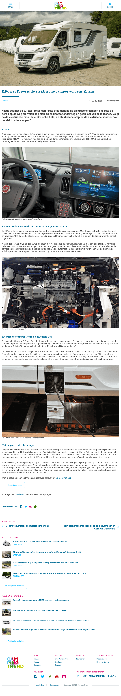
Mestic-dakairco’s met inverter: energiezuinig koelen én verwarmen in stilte (60, 575)
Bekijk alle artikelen (16, 586)
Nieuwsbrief (80, 659)
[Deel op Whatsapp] (35, 507)
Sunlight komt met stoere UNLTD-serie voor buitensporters (60, 602)
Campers (6, 101)
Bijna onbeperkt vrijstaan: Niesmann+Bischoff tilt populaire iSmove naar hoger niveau (60, 631)
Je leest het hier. (63, 478)
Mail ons (20, 494)
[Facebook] (35, 676)
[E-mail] (30, 507)
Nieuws (36, 659)
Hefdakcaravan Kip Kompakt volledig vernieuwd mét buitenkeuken (60, 564)
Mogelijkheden (102, 659)
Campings (37, 665)
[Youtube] (57, 676)
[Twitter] (42, 676)
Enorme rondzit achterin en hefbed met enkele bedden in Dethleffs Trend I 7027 (60, 622)
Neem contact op (103, 662)
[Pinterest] (50, 676)
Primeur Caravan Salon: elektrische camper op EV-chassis (60, 612)
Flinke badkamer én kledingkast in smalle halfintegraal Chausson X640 (60, 554)
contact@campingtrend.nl (99, 676)
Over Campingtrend (62, 659)
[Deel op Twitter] (26, 507)
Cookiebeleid (54, 685)
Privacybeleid (39, 685)
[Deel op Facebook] (21, 507)
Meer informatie (15, 485)
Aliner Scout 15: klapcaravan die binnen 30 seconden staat (60, 543)
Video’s (36, 662)
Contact (58, 665)
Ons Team (58, 662)
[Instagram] (64, 676)
